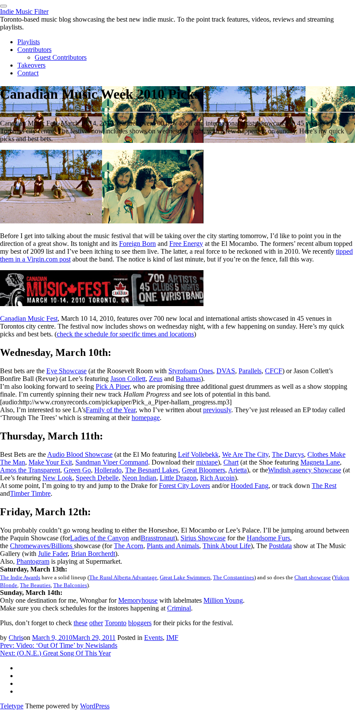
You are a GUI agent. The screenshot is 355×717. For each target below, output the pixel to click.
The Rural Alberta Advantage (123, 577)
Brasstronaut (158, 538)
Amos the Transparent (30, 470)
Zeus (155, 378)
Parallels (250, 371)
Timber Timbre (30, 493)
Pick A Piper (112, 386)
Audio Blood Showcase (80, 454)
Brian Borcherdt (93, 553)
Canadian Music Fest (29, 318)
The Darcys (288, 454)
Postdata (280, 545)
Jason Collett (127, 378)
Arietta (237, 470)
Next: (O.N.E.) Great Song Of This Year (55, 653)
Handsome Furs (268, 538)
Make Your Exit (50, 462)
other (96, 623)
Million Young (223, 600)
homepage (146, 417)
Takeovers (31, 65)
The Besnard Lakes (151, 470)
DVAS (225, 371)
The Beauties (35, 585)
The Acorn (128, 545)
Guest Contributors (61, 57)
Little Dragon (178, 477)
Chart (231, 462)
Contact (28, 73)
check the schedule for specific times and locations (125, 334)
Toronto (115, 623)
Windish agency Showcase (304, 470)
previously (217, 409)
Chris (16, 637)
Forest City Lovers (184, 485)
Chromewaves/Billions (42, 545)
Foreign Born (137, 243)
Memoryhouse (138, 600)
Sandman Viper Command (111, 462)
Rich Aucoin (217, 477)
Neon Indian (139, 477)
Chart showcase (312, 577)
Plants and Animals (173, 545)
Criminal (179, 608)
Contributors (34, 49)
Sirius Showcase (203, 538)
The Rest (324, 485)
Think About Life (227, 545)
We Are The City (245, 454)
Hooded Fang (249, 485)
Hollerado (108, 470)
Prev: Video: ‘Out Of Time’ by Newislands (58, 645)
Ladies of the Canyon (99, 538)
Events (153, 637)
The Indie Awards (20, 577)
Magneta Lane (320, 462)
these (80, 623)
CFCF (273, 371)
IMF (172, 637)
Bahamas (188, 378)
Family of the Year (111, 409)
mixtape (207, 462)
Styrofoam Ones (190, 371)
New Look (57, 477)
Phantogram (32, 561)
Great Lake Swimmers (185, 577)
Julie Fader (53, 553)
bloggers (140, 623)
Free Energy (186, 243)
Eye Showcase (66, 371)
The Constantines (233, 577)
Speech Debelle (97, 477)
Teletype (11, 706)
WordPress (95, 706)
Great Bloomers (203, 470)
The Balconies (70, 585)
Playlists (28, 41)
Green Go (77, 470)
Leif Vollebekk (198, 454)
